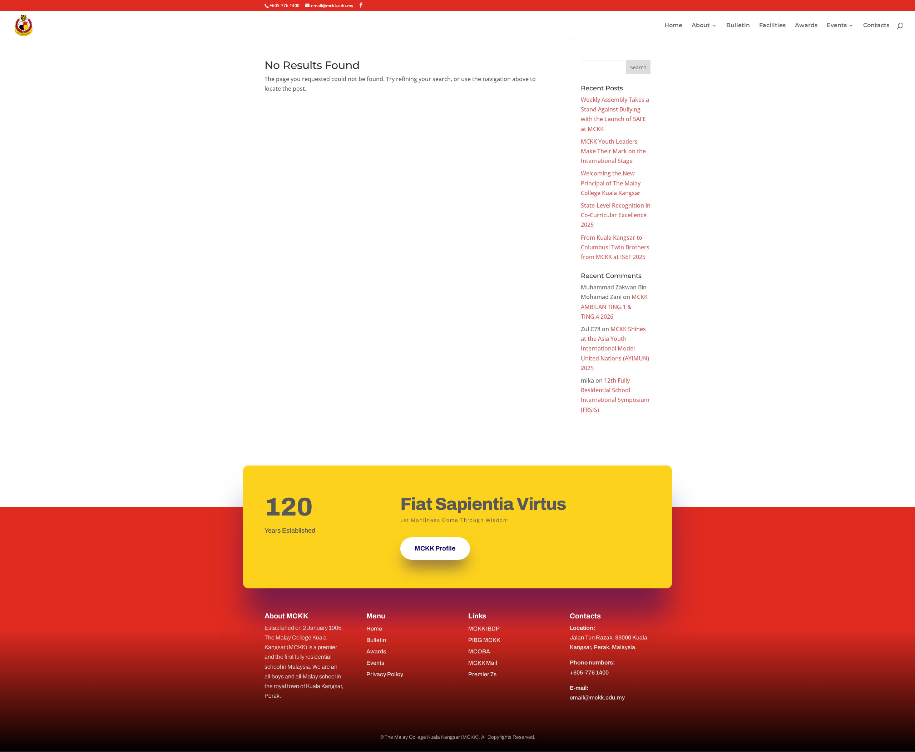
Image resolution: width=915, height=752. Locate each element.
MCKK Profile (435, 548)
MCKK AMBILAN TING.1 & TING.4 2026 (614, 306)
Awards (806, 26)
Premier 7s (482, 674)
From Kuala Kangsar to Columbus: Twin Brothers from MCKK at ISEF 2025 (615, 247)
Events (837, 26)
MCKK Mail (482, 663)
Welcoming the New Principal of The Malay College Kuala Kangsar (610, 182)
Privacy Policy (384, 674)
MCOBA (479, 651)
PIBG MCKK (484, 640)
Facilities (772, 26)
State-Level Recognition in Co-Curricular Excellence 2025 (616, 215)
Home (673, 26)
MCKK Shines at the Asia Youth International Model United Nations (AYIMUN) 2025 (615, 348)
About (701, 26)
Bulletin (738, 26)
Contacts (876, 26)
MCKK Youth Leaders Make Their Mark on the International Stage (613, 151)
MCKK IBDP (484, 629)
